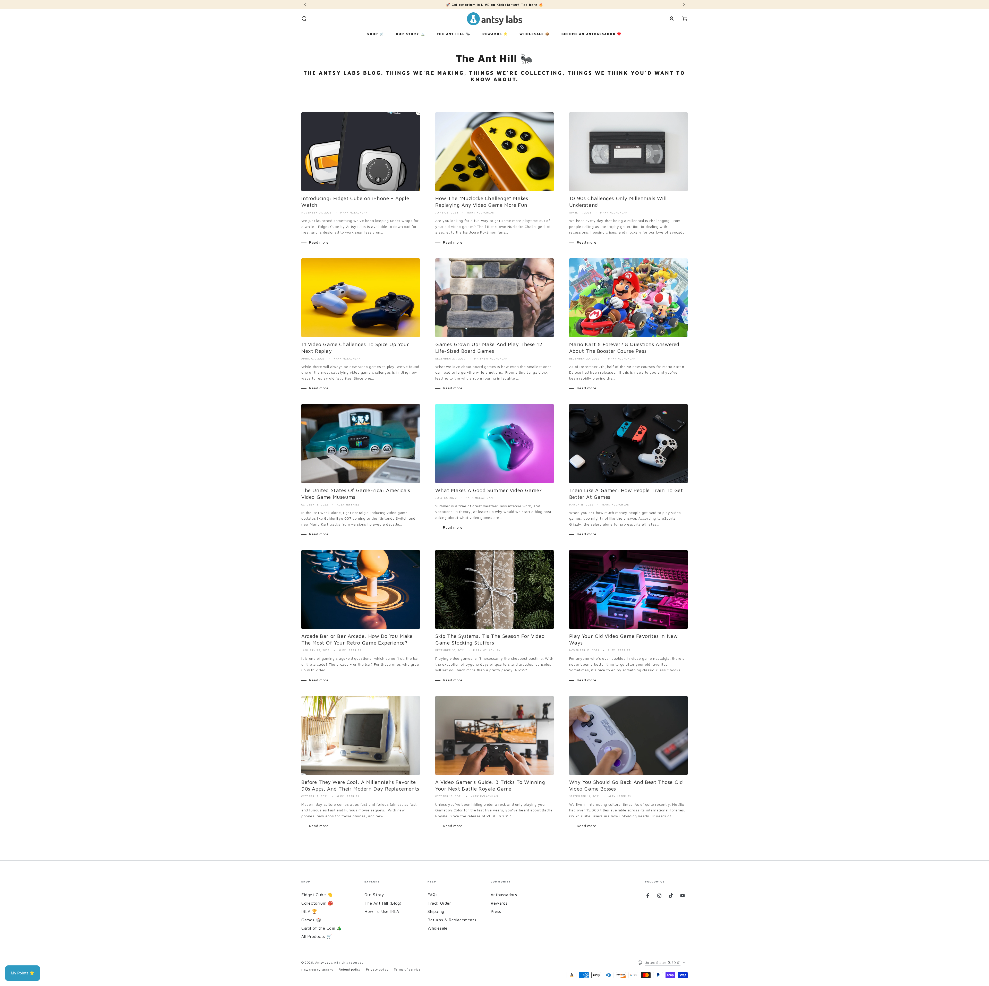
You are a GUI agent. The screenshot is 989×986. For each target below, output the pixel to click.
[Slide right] (683, 4)
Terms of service (407, 969)
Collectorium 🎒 (317, 903)
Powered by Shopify (317, 970)
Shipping (436, 911)
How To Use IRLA (381, 911)
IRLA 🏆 (309, 911)
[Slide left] (305, 4)
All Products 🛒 (316, 936)
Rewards (499, 903)
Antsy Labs (323, 962)
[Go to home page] (494, 18)
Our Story (374, 894)
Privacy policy (377, 969)
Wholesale (437, 928)
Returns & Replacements (452, 920)
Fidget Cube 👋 (317, 894)
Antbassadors (504, 894)
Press (496, 911)
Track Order (439, 903)
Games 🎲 (311, 920)
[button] (304, 18)
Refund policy (349, 969)
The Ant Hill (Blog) (382, 903)
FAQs (432, 894)
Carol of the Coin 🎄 (321, 928)
